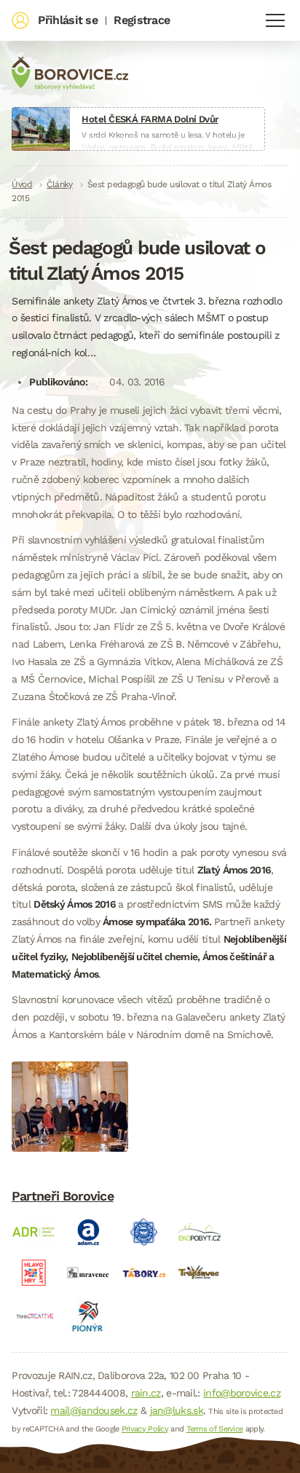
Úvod (22, 184)
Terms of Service (214, 1429)
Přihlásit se (68, 20)
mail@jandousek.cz (93, 1410)
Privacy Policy (145, 1429)
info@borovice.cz (241, 1393)
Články (60, 184)
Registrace (142, 20)
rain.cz (146, 1393)
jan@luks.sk (176, 1410)
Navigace (275, 20)
